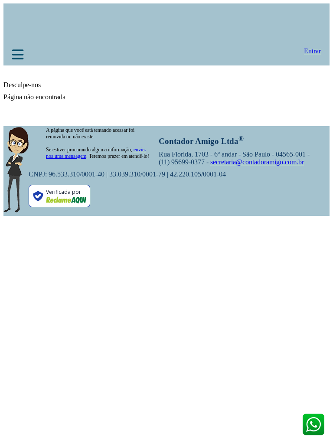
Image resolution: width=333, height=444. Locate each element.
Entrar (312, 51)
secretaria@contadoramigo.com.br (257, 162)
